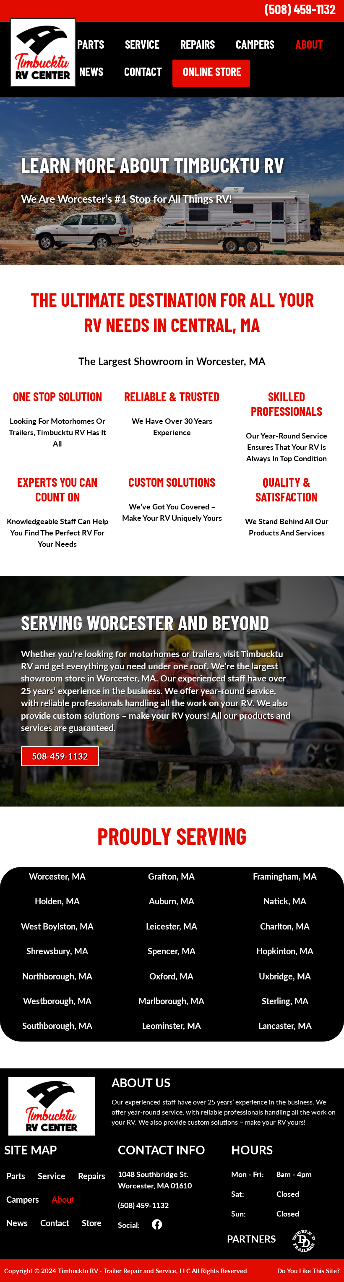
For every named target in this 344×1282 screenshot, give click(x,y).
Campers (255, 46)
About (309, 46)
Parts (90, 46)
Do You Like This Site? (308, 1270)
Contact (143, 73)
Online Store (212, 73)
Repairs (197, 46)
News (91, 73)
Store (92, 1223)
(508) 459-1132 (300, 11)
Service (142, 46)
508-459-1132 (60, 756)
